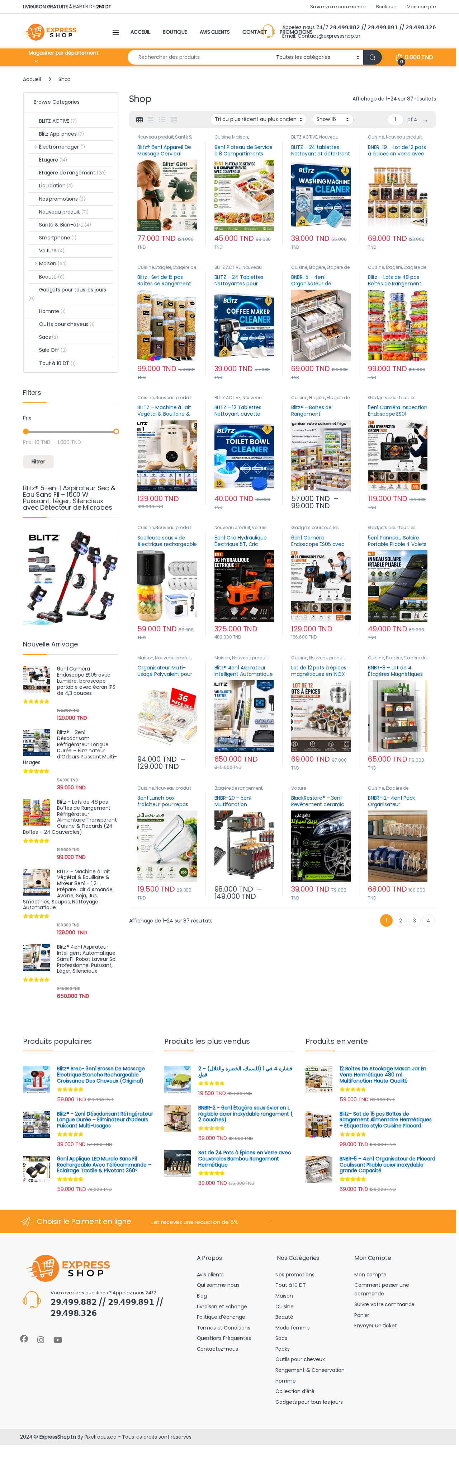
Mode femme (292, 1327)
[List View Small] (174, 120)
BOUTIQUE (175, 32)
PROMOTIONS (296, 32)
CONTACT (254, 32)
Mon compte (421, 6)
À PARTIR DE (67, 6)
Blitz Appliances (61, 133)
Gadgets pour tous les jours (67, 294)
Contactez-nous (217, 1348)
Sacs (48, 337)
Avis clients (210, 1274)
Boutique (386, 6)
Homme (52, 311)
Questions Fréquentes (224, 1338)
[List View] (162, 120)
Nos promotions (62, 198)
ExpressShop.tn (57, 1436)
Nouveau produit (155, 137)
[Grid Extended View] (150, 120)
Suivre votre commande (338, 6)
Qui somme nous (218, 1285)
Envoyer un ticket (375, 1325)
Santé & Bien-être (65, 224)
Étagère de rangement (238, 788)
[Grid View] (139, 120)
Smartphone (57, 237)
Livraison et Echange (222, 1306)
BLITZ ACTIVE (304, 137)
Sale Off (53, 350)
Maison (240, 137)
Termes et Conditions (223, 1327)
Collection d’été (294, 1391)
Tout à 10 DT (57, 363)
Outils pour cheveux (67, 324)
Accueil (32, 79)
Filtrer (38, 461)
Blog (202, 1295)
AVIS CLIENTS (215, 32)
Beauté (52, 276)
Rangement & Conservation (310, 1370)
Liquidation (56, 185)
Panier (361, 1315)
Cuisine (222, 137)
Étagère (163, 267)
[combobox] (200, 57)
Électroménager (62, 146)
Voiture (259, 527)
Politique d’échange (221, 1317)
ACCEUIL (140, 32)
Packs (282, 1348)
